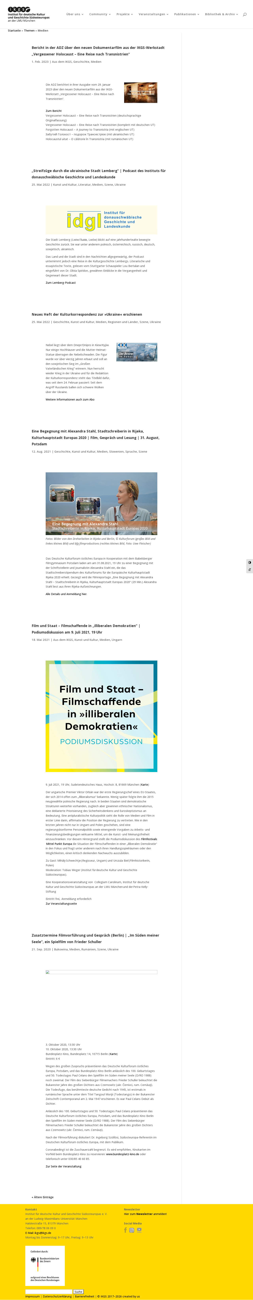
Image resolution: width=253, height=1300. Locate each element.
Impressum (32, 1296)
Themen (29, 30)
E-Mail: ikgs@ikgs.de (38, 1233)
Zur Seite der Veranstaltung (63, 1166)
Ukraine (120, 184)
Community (98, 14)
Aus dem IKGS (62, 62)
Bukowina (61, 949)
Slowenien (116, 451)
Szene (108, 184)
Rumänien (88, 949)
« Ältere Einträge (43, 1197)
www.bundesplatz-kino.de (122, 1154)
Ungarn (117, 640)
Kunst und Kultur (65, 184)
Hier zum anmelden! (145, 1214)
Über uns (73, 14)
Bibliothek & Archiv (220, 14)
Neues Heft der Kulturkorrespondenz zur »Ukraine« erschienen (87, 314)
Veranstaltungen (152, 14)
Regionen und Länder (123, 322)
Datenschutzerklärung (57, 1296)
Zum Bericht (54, 111)
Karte (144, 784)
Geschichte (81, 62)
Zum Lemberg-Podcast (61, 283)
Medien (96, 62)
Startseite (14, 30)
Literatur (84, 184)
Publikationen (185, 14)
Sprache (131, 451)
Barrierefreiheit (84, 1296)
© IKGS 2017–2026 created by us (118, 1296)
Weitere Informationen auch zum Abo (70, 399)
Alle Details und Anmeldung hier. (66, 594)
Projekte (123, 14)
